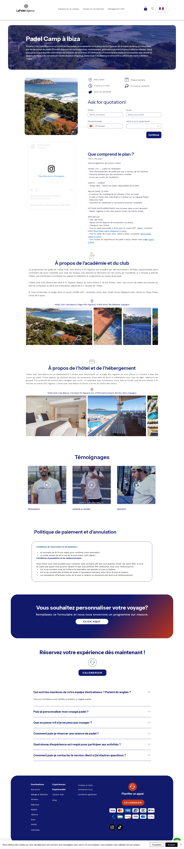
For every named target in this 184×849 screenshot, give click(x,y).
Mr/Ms (90, 110)
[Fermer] (180, 845)
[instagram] (112, 827)
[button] (145, 8)
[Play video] (47, 485)
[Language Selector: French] (163, 9)
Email (129, 110)
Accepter (171, 844)
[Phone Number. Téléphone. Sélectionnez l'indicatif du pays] (92, 126)
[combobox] (144, 126)
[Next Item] (153, 326)
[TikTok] (120, 827)
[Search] (152, 8)
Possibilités (157, 844)
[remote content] (51, 175)
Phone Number (95, 121)
